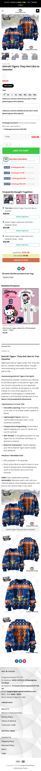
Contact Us (6, 737)
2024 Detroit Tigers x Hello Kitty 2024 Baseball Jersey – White (19, 329)
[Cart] (37, 11)
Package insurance (10, 123)
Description (5, 346)
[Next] (35, 32)
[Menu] (2, 10)
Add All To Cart (21, 260)
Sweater (6, 64)
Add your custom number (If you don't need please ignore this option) (20, 112)
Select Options (22, 217)
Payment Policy (7, 745)
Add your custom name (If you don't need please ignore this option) (19, 100)
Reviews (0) (5, 351)
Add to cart (21, 150)
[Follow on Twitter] (19, 268)
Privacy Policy (7, 717)
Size (4, 90)
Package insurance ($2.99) (15, 129)
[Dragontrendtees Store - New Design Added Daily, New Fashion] (20, 11)
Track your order (8, 725)
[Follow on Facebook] (16, 661)
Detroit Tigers (8, 277)
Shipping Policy (7, 741)
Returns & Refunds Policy (11, 713)
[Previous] (4, 32)
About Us (5, 709)
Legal (3, 753)
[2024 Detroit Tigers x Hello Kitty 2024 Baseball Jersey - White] (20, 306)
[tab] (20, 346)
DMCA (3, 749)
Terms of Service (8, 721)
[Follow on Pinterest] (23, 268)
